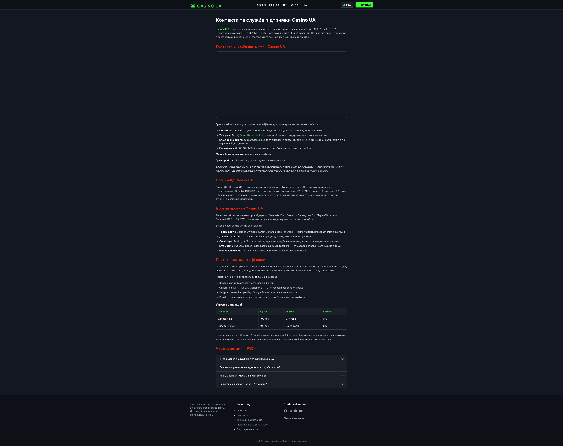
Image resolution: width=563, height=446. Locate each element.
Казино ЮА (222, 29)
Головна (261, 4)
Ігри (284, 4)
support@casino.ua (254, 139)
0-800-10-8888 (244, 148)
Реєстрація (364, 5)
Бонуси (295, 4)
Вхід (348, 5)
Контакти (242, 415)
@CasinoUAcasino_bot (250, 135)
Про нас (274, 4)
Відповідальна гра (247, 429)
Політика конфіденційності (252, 424)
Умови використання (249, 419)
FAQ (305, 4)
